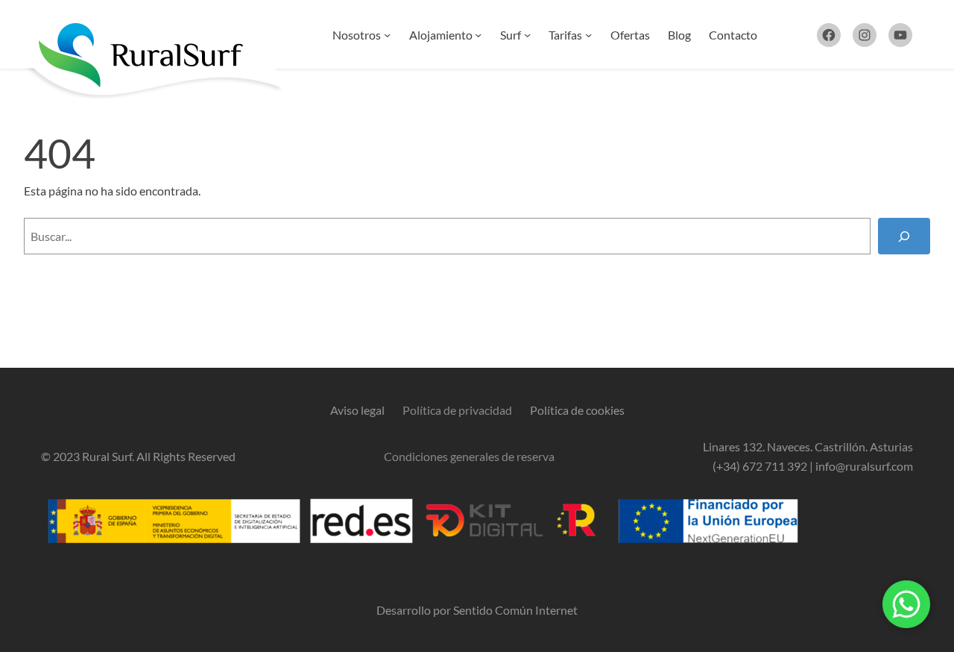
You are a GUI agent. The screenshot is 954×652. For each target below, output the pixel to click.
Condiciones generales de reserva (469, 456)
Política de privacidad (457, 410)
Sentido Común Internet (515, 610)
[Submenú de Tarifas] (588, 34)
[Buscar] (904, 236)
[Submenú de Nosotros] (387, 34)
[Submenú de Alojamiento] (478, 34)
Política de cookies (577, 410)
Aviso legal (357, 410)
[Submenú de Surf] (527, 34)
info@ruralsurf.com (864, 466)
